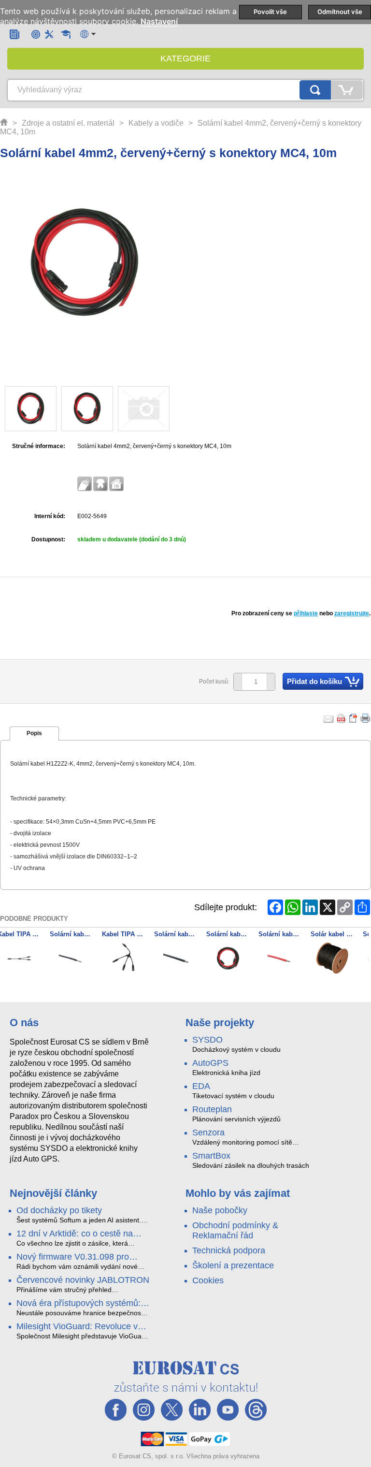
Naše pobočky (219, 1210)
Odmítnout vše (339, 11)
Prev (12, 959)
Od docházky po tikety (59, 1210)
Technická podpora (228, 1250)
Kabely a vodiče (156, 123)
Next (358, 959)
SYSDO (207, 1040)
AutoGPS (210, 1063)
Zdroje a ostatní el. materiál (68, 123)
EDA (201, 1086)
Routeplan (212, 1109)
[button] (271, 681)
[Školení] (65, 34)
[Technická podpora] (49, 34)
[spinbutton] (250, 682)
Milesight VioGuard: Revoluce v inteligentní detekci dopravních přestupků (77, 1327)
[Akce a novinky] (14, 34)
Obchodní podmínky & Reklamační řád (235, 1230)
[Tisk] (365, 718)
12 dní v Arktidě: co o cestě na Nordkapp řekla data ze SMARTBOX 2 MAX (74, 1234)
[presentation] (34, 734)
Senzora (208, 1132)
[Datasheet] (353, 718)
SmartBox (211, 1156)
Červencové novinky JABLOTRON (82, 1280)
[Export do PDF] (341, 718)
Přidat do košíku (314, 681)
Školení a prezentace (233, 1265)
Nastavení (159, 21)
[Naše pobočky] (35, 34)
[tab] (34, 733)
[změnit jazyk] (88, 34)
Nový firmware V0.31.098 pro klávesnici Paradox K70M (72, 1257)
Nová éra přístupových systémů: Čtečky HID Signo (78, 1303)
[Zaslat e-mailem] (328, 718)
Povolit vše (270, 11)
